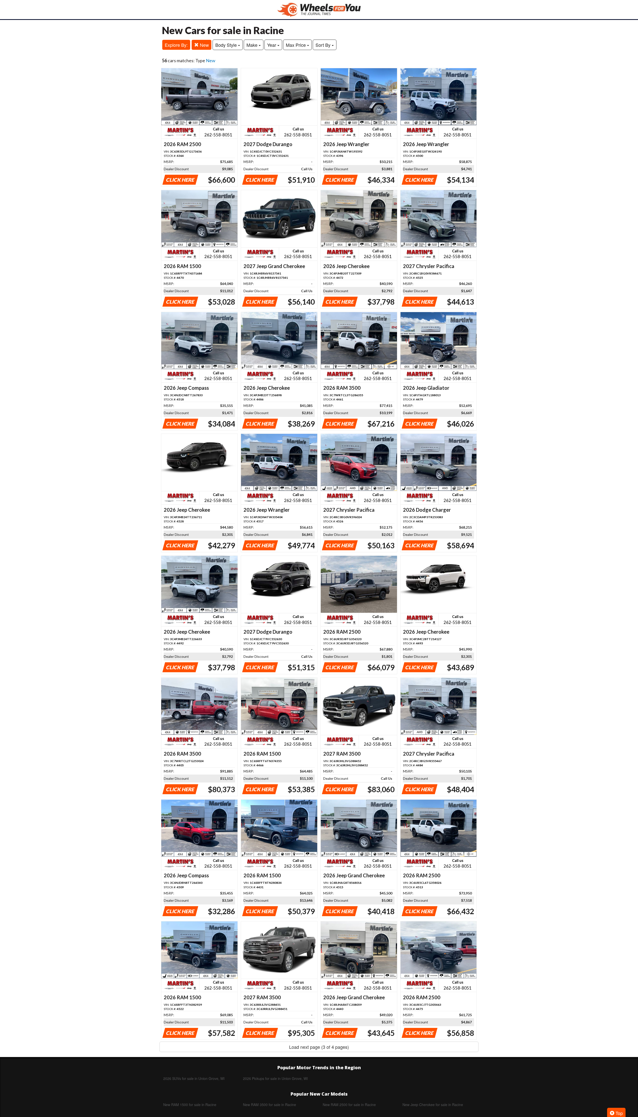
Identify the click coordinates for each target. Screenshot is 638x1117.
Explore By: (176, 45)
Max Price (296, 45)
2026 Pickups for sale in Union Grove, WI (275, 1078)
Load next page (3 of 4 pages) (319, 1047)
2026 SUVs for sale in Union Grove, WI (194, 1078)
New (204, 45)
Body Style (226, 45)
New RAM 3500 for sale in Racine (269, 1104)
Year (272, 45)
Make (252, 45)
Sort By (324, 45)
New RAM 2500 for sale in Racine (349, 1104)
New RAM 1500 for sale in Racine (189, 1104)
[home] (319, 9)
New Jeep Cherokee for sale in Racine (432, 1104)
